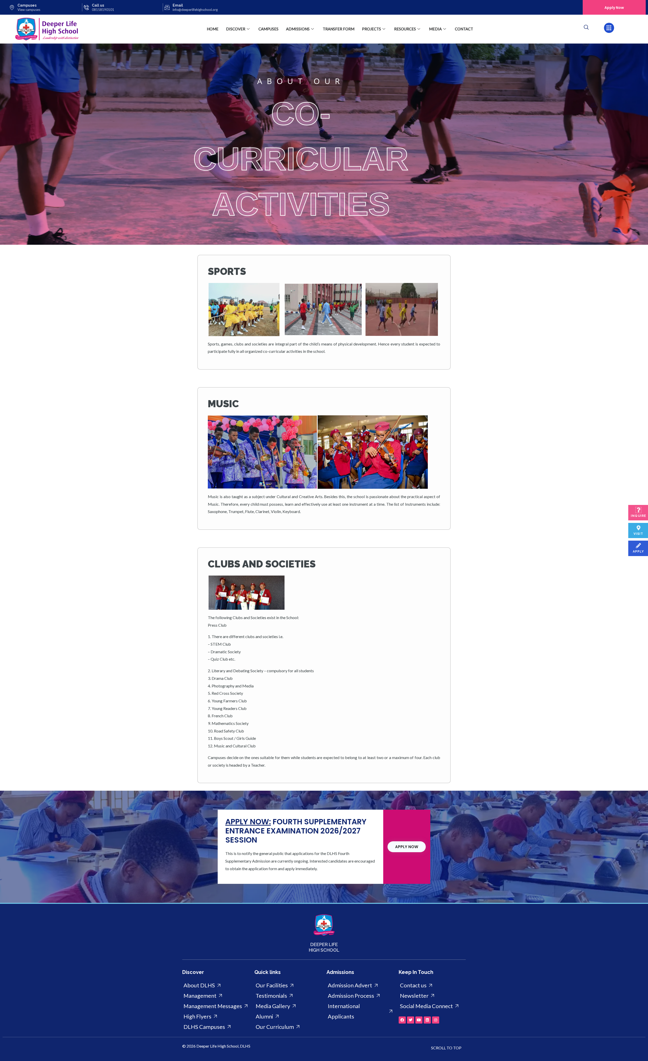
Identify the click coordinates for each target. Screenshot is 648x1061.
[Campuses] (11, 7)
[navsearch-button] (586, 27)
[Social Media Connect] (432, 1006)
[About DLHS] (215, 985)
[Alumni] (287, 1016)
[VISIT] (638, 527)
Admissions (298, 29)
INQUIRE (638, 516)
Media (435, 29)
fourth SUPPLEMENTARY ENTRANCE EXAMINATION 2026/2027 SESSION (296, 830)
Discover (235, 29)
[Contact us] (432, 985)
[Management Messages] (215, 1006)
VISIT (638, 534)
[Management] (215, 996)
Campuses (26, 5)
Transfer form (338, 29)
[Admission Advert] (360, 985)
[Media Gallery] (287, 1006)
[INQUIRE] (638, 510)
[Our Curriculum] (287, 1027)
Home (212, 29)
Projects (371, 29)
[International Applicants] (360, 1011)
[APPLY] (638, 545)
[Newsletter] (432, 996)
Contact (464, 29)
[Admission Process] (360, 996)
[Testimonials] (287, 996)
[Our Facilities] (287, 985)
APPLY (638, 551)
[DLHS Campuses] (215, 1027)
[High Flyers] (215, 1016)
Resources (405, 29)
